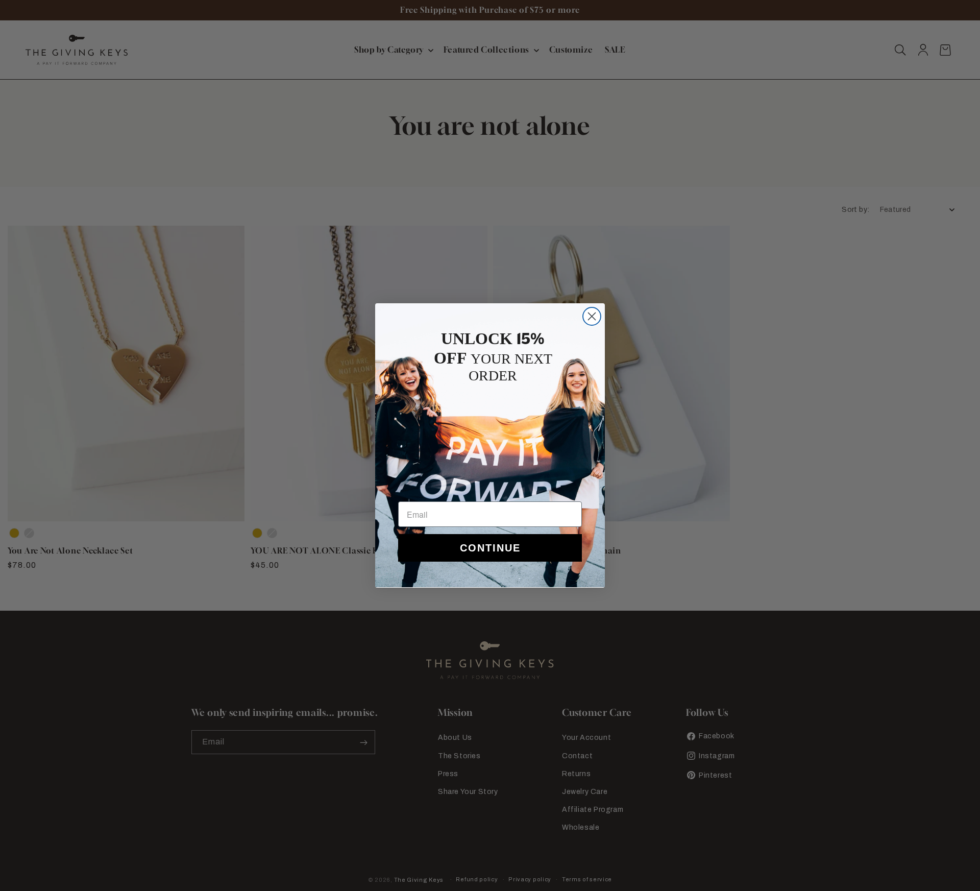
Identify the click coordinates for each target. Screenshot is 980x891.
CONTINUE (490, 547)
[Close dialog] (592, 316)
